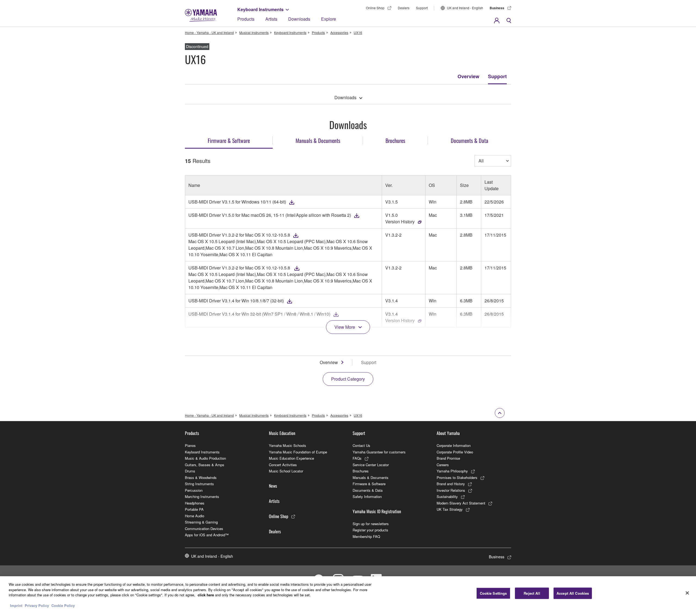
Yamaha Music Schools (287, 445)
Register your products (370, 529)
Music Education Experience (291, 458)
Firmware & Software (369, 483)
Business (497, 7)
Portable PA (194, 509)
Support (422, 7)
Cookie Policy (63, 605)
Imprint (16, 605)
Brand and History (451, 483)
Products (245, 19)
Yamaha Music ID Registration (377, 511)
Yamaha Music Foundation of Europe (298, 452)
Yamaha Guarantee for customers (379, 452)
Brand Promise (448, 458)
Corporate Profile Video (455, 452)
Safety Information (367, 496)
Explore (328, 19)
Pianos (190, 445)
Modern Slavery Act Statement (461, 503)
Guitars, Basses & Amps (204, 464)
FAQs (357, 458)
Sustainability (447, 496)
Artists (271, 19)
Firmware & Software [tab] (229, 140)
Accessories (339, 32)
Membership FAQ (366, 536)
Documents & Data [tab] (469, 140)
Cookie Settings (493, 593)
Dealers (403, 7)
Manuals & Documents (371, 477)
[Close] (687, 593)
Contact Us (361, 445)
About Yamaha (448, 433)
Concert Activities (283, 464)
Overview (468, 76)
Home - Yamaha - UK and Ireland (209, 32)
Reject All (532, 593)
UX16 (358, 32)
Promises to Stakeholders (457, 477)
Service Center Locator (371, 464)
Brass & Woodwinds (201, 477)
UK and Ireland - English (465, 7)
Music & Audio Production (205, 458)
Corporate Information (454, 445)
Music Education (282, 433)
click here (206, 594)
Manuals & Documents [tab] (318, 140)
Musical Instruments (254, 32)
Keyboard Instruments (260, 9)
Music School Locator (286, 471)
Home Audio (194, 515)
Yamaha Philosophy (452, 471)
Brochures (361, 471)
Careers (443, 464)
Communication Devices (204, 528)
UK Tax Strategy (450, 509)
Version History (400, 221)
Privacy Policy (37, 605)
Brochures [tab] (395, 140)
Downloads (299, 19)
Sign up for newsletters (371, 523)
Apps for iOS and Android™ (207, 534)
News (273, 485)
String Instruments (199, 483)
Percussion (194, 490)
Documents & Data (368, 490)
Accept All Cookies (573, 593)
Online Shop (375, 7)
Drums (190, 471)
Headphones (194, 503)
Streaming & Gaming (201, 522)
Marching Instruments (202, 496)
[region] (348, 593)
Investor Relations (451, 490)
